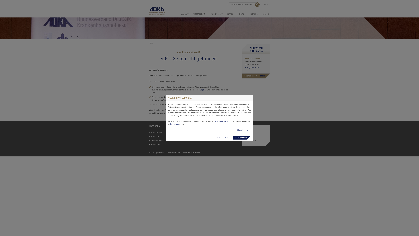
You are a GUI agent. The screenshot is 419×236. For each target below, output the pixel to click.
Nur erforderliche (224, 138)
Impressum (174, 124)
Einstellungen (242, 130)
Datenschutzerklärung (222, 121)
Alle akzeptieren (241, 138)
